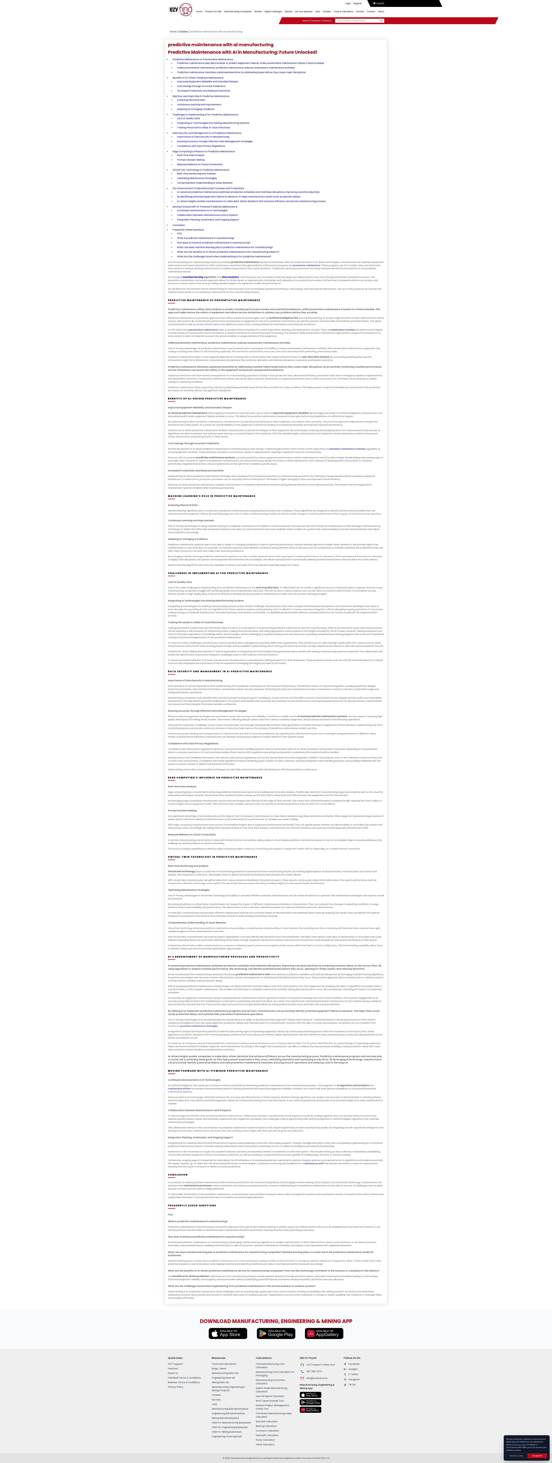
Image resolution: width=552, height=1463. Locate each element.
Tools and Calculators (224, 1364)
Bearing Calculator (266, 1426)
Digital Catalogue (273, 11)
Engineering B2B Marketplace (228, 1413)
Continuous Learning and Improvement (199, 104)
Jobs (317, 11)
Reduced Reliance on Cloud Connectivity (200, 164)
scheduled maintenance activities (347, 448)
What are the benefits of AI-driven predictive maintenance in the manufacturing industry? (228, 252)
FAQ (179, 233)
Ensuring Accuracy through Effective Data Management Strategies (215, 141)
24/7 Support (175, 1364)
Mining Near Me (220, 1382)
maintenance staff (313, 1163)
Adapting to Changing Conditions (195, 109)
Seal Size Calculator (267, 1421)
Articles (258, 11)
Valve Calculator (265, 1444)
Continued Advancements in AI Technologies (202, 210)
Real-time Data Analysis (190, 155)
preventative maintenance (203, 329)
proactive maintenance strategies (199, 1025)
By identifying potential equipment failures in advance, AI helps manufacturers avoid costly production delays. (239, 196)
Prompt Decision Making (191, 159)
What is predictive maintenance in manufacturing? (205, 238)
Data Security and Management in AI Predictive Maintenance (206, 133)
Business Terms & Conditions (184, 1382)
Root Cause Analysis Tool (270, 1400)
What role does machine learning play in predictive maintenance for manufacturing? (225, 247)
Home (199, 11)
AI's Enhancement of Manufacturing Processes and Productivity (208, 188)
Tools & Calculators (343, 11)
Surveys (360, 11)
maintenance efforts (179, 1088)
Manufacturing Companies (238, 11)
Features (173, 1368)
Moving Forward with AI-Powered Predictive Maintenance (204, 206)
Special (288, 11)
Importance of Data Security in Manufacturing (203, 136)
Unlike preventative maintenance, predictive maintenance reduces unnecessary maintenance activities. (236, 67)
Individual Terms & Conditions (184, 1377)
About (381, 11)
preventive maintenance (307, 265)
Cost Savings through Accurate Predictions (201, 86)
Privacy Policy (175, 1387)
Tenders (327, 11)
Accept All (537, 1456)
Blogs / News (219, 1368)
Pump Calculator (265, 1440)
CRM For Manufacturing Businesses (231, 1422)
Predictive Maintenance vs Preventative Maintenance (202, 59)
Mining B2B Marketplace (225, 1418)
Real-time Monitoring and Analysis (196, 173)
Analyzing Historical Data (191, 100)
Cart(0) (380, 3)
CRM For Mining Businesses (227, 1432)
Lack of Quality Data (188, 118)
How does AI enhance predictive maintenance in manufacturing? (213, 242)
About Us (173, 1373)
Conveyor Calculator (267, 1430)
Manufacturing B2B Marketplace (230, 1408)
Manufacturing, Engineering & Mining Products (228, 1388)
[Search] (381, 21)
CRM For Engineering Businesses (230, 1427)
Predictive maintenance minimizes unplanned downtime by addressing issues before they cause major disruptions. (241, 72)
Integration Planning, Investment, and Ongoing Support (208, 219)
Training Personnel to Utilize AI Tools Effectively (203, 127)
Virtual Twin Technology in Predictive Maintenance (200, 170)
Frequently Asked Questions (188, 229)
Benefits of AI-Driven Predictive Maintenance (197, 77)
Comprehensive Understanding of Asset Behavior (205, 182)
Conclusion (178, 225)
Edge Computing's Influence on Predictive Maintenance (203, 151)
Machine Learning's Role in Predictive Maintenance (200, 96)
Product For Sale (213, 11)
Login (348, 3)
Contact (371, 11)
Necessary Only (516, 1456)
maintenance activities (342, 329)
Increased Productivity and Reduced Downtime (203, 90)
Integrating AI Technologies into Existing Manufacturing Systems (213, 123)
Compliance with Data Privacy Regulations (201, 146)
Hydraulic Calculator (267, 1435)
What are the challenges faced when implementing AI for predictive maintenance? (224, 256)
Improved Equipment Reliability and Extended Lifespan (207, 81)
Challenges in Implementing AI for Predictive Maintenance (205, 114)
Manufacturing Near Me (225, 1373)
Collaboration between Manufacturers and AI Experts (207, 215)
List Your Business (303, 11)
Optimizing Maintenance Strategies (197, 178)
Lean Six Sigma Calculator (270, 1396)
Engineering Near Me (223, 1377)
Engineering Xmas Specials (227, 1436)
